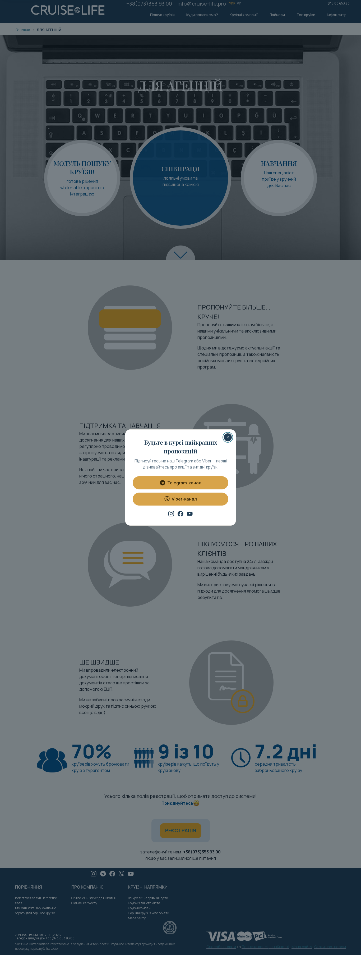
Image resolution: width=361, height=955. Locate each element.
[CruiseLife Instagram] (171, 514)
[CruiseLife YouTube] (190, 514)
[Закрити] (228, 437)
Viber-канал (184, 499)
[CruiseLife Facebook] (180, 514)
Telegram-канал (184, 483)
